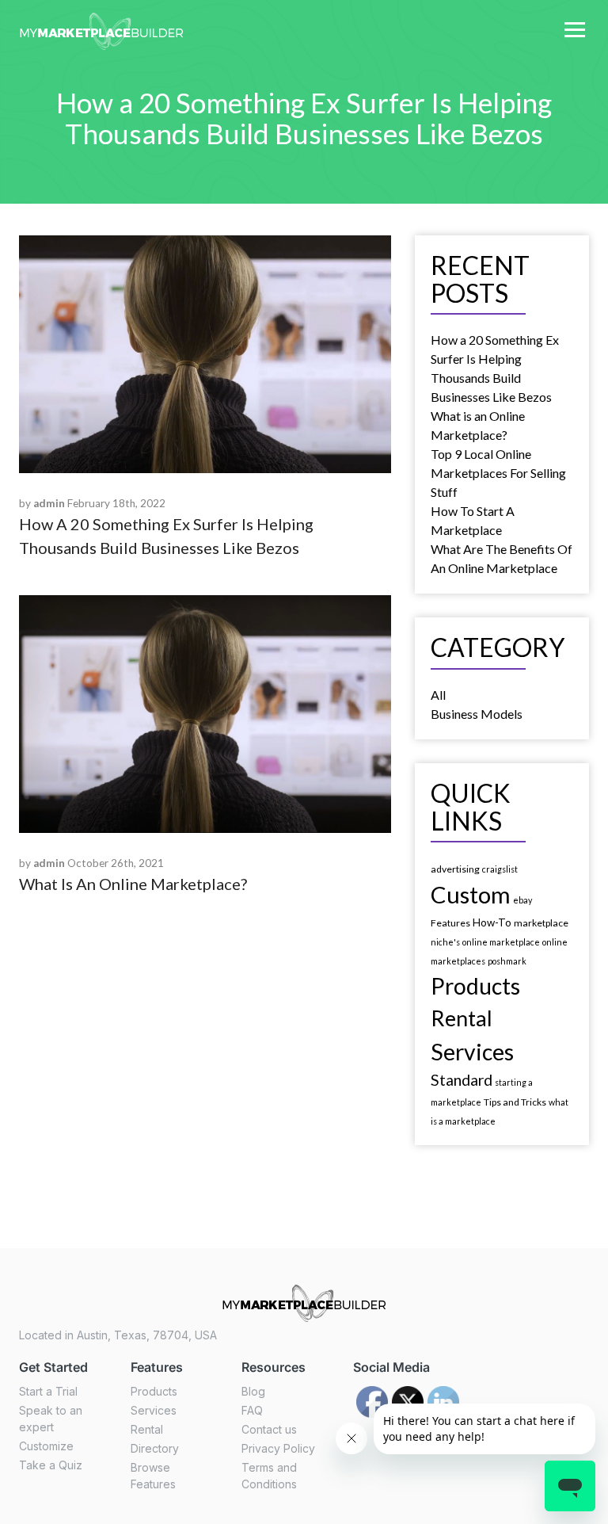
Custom (471, 894)
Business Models (476, 713)
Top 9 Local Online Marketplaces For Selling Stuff (498, 472)
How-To (492, 922)
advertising (455, 869)
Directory (155, 1448)
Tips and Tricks (515, 1102)
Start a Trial (48, 1391)
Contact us (269, 1429)
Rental (461, 1018)
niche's (445, 942)
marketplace (541, 923)
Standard (461, 1080)
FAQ (252, 1410)
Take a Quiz (50, 1465)
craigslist (500, 869)
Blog (253, 1391)
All (438, 694)
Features (450, 923)
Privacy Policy (278, 1448)
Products (475, 985)
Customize (46, 1446)
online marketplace (501, 942)
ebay (522, 900)
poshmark (507, 961)
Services (472, 1051)
